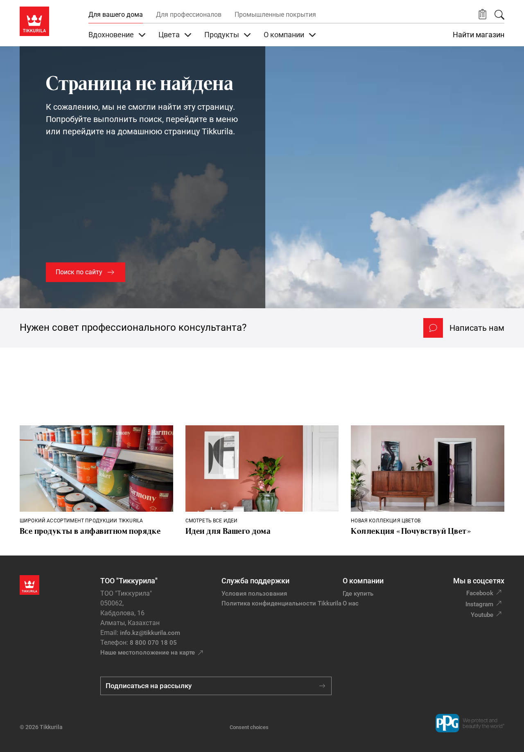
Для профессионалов (188, 14)
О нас (351, 603)
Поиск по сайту (79, 272)
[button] (482, 14)
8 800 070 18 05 (153, 642)
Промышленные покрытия (275, 14)
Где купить (358, 593)
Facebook (479, 593)
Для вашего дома (115, 14)
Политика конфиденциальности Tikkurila (281, 603)
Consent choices (249, 727)
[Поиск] (499, 15)
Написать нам (476, 328)
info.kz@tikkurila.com (150, 633)
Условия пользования (254, 593)
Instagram (479, 604)
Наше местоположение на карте (147, 652)
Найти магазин (478, 35)
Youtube (482, 615)
